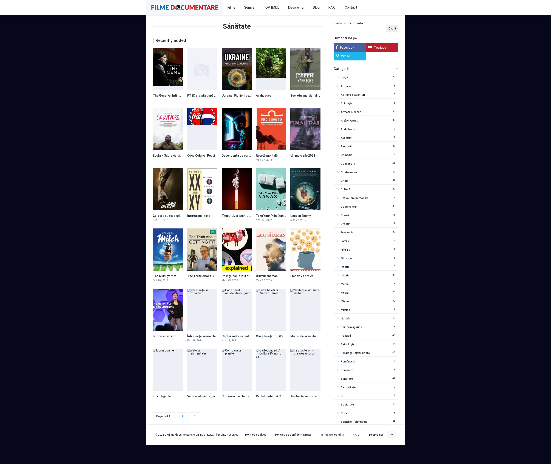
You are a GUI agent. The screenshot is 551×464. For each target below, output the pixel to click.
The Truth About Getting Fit (206, 276)
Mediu (344, 292)
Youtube (380, 47)
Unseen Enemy (300, 215)
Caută (392, 28)
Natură (345, 318)
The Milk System (164, 276)
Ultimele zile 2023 (302, 155)
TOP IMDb (271, 7)
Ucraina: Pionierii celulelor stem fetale (249, 95)
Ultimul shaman (267, 276)
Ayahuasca (263, 95)
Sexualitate (348, 387)
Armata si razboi (351, 112)
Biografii (346, 146)
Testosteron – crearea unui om (312, 396)
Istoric (345, 266)
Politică (346, 335)
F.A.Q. (332, 7)
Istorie (345, 275)
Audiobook (348, 129)
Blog (316, 7)
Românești (347, 361)
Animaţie (346, 103)
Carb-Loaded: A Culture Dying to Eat (281, 396)
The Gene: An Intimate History (174, 95)
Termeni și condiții (332, 434)
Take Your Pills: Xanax (271, 215)
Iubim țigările (162, 396)
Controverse (349, 172)
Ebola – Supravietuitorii (169, 155)
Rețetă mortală (267, 155)
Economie (347, 232)
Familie (345, 241)
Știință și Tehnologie (354, 421)
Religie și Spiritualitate (355, 353)
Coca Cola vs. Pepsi (201, 155)
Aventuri (346, 137)
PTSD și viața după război (205, 95)
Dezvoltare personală (354, 198)
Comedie (346, 155)
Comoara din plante (235, 396)
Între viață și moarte (201, 336)
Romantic (347, 370)
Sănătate (347, 378)
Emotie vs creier (301, 276)
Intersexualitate (198, 215)
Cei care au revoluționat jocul (173, 215)
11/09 (344, 77)
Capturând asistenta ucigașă (242, 336)
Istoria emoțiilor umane (169, 336)
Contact (351, 7)
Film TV (345, 249)
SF (342, 396)
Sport (344, 413)
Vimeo (345, 56)
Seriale (249, 7)
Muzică (345, 309)
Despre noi (296, 7)
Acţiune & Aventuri (353, 94)
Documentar (349, 206)
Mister (345, 301)
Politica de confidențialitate (293, 434)
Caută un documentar (349, 23)
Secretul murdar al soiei (307, 95)
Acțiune (346, 86)
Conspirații (348, 163)
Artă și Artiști (349, 120)
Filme (231, 7)
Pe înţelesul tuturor (236, 276)
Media (344, 284)
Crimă (344, 180)
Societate (347, 404)
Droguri (345, 223)
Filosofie (346, 258)
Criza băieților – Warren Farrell (277, 336)
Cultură (345, 189)
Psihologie (347, 344)
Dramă (345, 215)
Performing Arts (351, 327)
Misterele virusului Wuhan (308, 336)
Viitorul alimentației (201, 396)
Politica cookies (255, 434)
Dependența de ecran (237, 155)
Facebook (347, 47)
